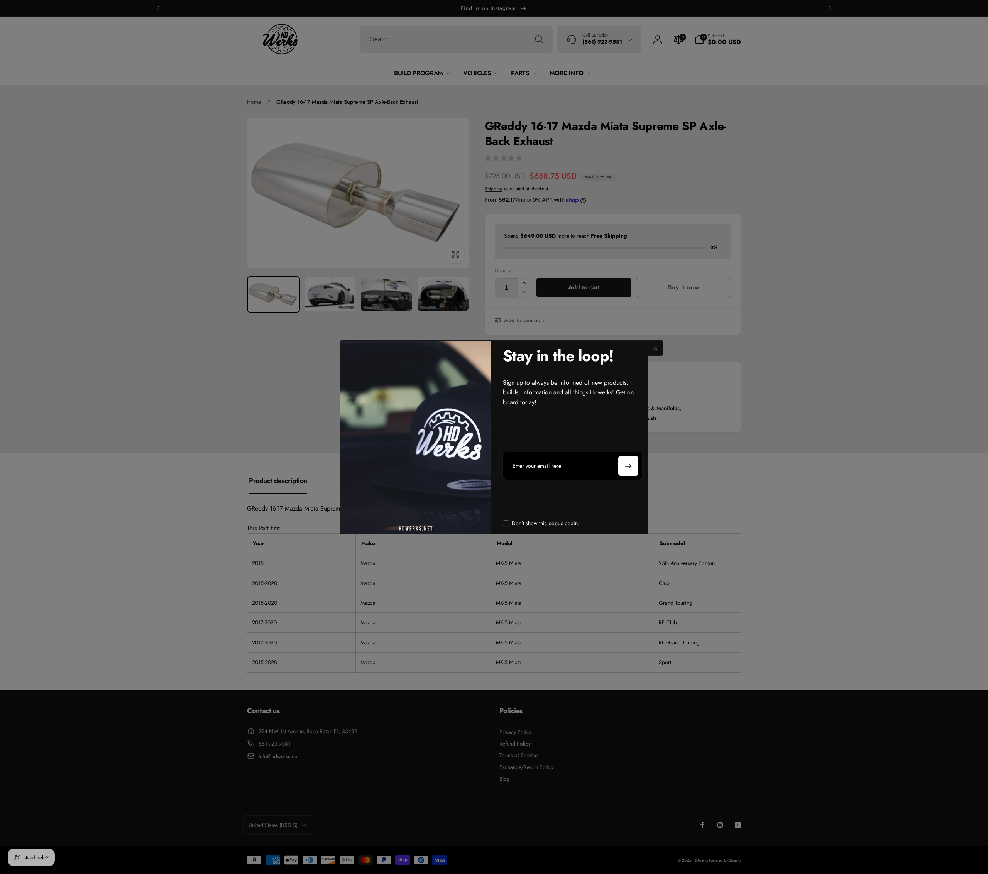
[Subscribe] (628, 466)
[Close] (655, 348)
